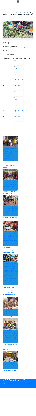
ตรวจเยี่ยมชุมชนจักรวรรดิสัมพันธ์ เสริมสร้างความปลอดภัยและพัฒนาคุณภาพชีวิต (9, 183)
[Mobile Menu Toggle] (3, 8)
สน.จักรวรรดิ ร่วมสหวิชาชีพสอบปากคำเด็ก (9, 364)
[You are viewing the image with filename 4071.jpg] (18, 87)
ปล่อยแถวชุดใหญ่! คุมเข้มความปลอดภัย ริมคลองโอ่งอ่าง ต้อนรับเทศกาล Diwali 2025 (10, 209)
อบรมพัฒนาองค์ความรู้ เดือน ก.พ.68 (10, 310)
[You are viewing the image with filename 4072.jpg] (18, 93)
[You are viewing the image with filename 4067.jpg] (18, 62)
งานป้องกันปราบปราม (7, 158)
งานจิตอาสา (5, 18)
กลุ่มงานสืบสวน (6, 340)
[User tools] (4, 17)
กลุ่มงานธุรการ (6, 313)
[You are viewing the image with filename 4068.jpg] (18, 69)
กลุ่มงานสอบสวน (6, 366)
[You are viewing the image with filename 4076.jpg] (18, 118)
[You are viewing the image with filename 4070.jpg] (18, 81)
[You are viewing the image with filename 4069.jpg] (18, 75)
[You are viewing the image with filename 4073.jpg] (18, 100)
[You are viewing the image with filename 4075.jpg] (18, 112)
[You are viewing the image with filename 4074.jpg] (18, 106)
